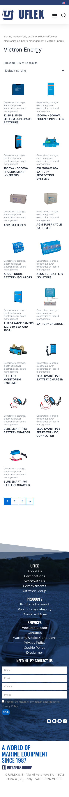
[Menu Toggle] (55, 15)
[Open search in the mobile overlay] (64, 15)
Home (7, 36)
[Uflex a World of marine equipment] (24, 15)
